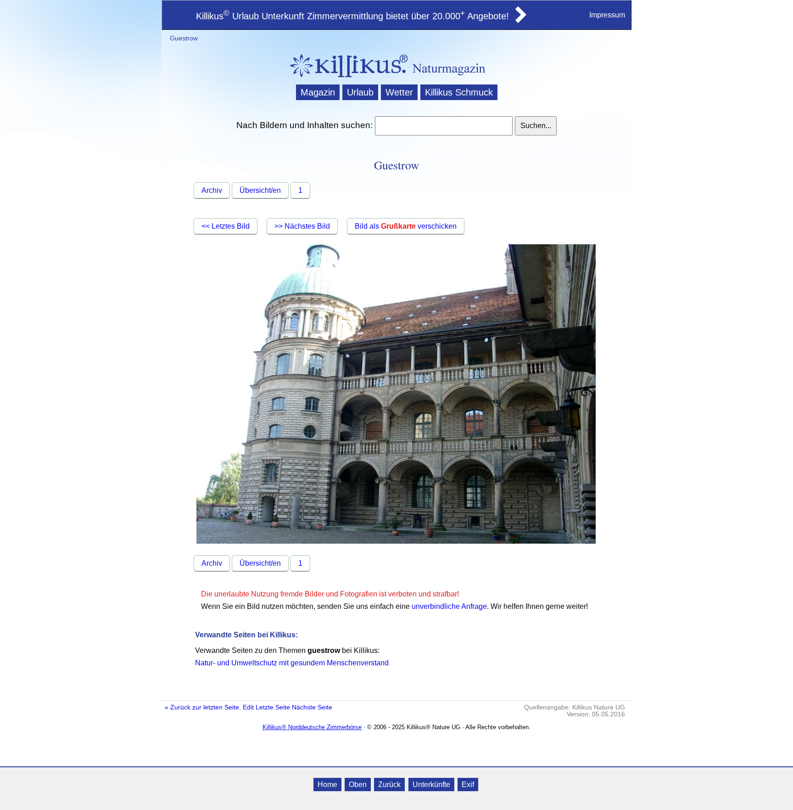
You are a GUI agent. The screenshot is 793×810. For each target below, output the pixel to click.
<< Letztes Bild (225, 226)
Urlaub (360, 92)
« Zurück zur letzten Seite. (203, 707)
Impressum (607, 15)
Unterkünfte (431, 784)
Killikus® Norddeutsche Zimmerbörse (312, 727)
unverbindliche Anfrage (449, 606)
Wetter (399, 92)
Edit (248, 707)
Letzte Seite (273, 707)
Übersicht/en (260, 190)
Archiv (211, 190)
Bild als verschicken (406, 226)
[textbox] (443, 125)
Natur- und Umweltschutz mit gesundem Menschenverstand (292, 663)
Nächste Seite (312, 707)
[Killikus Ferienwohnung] (520, 20)
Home (327, 784)
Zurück (389, 784)
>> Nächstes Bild (302, 226)
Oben (358, 784)
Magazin (318, 92)
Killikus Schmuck (459, 92)
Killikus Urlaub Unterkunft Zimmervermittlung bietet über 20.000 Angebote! (352, 16)
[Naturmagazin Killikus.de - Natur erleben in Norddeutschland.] (346, 78)
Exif (468, 784)
